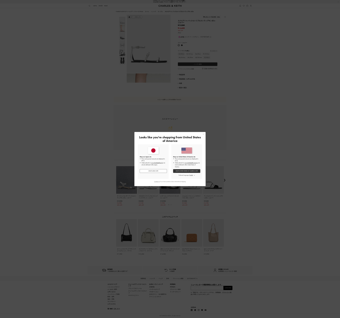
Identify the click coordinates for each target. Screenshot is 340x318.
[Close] (203, 134)
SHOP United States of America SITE (187, 171)
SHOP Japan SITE (153, 171)
